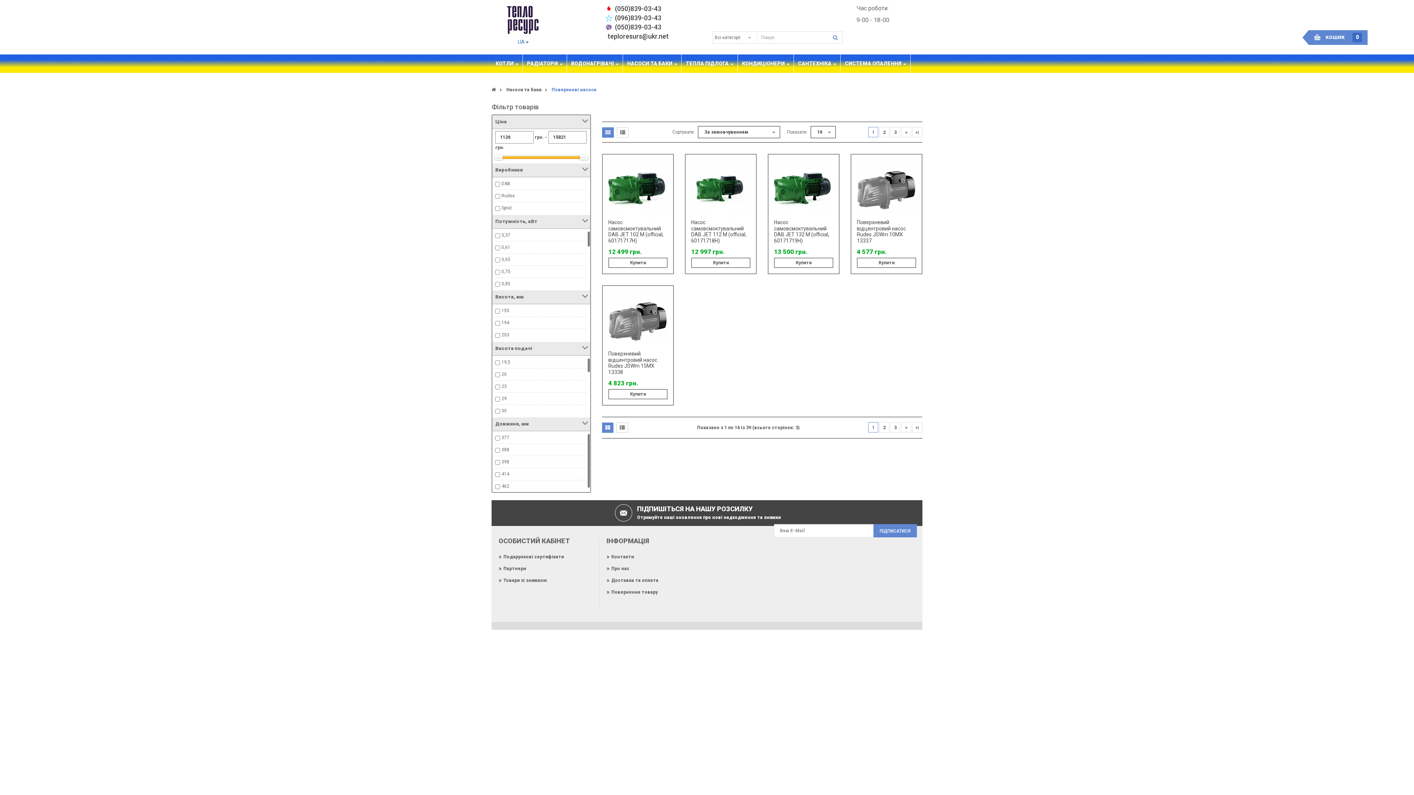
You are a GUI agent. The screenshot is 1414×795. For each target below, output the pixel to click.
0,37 (506, 235)
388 (505, 449)
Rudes (508, 195)
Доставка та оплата (634, 580)
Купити (638, 262)
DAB (506, 183)
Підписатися (895, 531)
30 (504, 410)
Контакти (622, 556)
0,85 (506, 283)
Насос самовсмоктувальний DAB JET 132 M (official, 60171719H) (801, 231)
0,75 (506, 271)
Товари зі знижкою (525, 580)
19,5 (506, 362)
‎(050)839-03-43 (638, 9)
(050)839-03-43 (638, 27)
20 (504, 374)
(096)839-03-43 (638, 18)
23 (504, 386)
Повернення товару (634, 592)
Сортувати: (683, 132)
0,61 (506, 247)
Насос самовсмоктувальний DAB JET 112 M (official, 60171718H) (718, 231)
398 (505, 461)
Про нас (620, 568)
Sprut (507, 208)
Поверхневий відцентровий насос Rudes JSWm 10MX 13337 (881, 231)
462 (505, 486)
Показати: (797, 132)
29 (504, 398)
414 (505, 474)
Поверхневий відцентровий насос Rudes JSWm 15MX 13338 (632, 363)
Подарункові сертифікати (533, 556)
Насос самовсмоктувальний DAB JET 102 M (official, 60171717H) (636, 231)
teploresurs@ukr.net (638, 36)
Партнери (514, 568)
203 (505, 335)
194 (505, 322)
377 (505, 437)
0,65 (506, 259)
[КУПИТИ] (665, 173)
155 (505, 310)
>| (917, 132)
